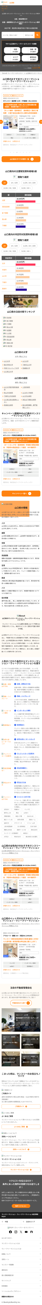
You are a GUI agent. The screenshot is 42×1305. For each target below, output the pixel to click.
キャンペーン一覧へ (19, 493)
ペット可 (27, 809)
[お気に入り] (14, 117)
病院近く (25, 833)
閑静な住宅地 (8, 830)
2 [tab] (14, 152)
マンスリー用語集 (8, 1265)
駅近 (17, 813)
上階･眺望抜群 (8, 826)
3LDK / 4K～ (26, 188)
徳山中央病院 (8, 393)
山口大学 (7, 361)
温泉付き (6, 823)
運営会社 (5, 1270)
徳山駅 (4, 219)
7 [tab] (30, 152)
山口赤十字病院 (27, 393)
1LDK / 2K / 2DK (29, 182)
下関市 (4, 282)
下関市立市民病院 (10, 396)
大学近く (6, 837)
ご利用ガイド (19, 1106)
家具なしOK (7, 813)
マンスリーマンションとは (19, 1169)
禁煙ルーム (32, 819)
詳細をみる (7, 144)
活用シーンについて (19, 1149)
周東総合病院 (8, 405)
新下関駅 (5, 213)
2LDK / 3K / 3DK (9, 188)
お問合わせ (16, 144)
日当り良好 (33, 826)
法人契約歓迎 (21, 826)
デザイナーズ (18, 823)
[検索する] (37, 35)
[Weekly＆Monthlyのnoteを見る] (31, 1232)
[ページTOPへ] (38, 1301)
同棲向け (16, 809)
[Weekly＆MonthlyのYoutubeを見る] (26, 1232)
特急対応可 (17, 837)
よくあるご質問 (19, 1127)
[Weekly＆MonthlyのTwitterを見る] (21, 1232)
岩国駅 (9, 330)
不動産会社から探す (19, 1003)
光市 (3, 263)
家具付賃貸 (20, 819)
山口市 (4, 276)
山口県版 (11, 2)
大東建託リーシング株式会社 (19, 973)
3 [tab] (17, 152)
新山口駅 (10, 327)
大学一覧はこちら (21, 356)
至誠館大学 (26, 368)
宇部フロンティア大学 (11, 368)
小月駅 (9, 333)
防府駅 (9, 318)
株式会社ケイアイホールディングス (21, 148)
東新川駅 (10, 343)
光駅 (3, 200)
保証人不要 (19, 816)
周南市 (4, 288)
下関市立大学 (26, 365)
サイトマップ (6, 1280)
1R (4, 182)
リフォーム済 (31, 823)
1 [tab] (10, 152)
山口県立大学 (8, 371)
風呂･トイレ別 (8, 819)
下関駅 (4, 225)
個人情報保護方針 (8, 1275)
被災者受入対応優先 (31, 837)
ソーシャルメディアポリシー (11, 1291)
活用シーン (5, 1259)
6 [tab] (27, 152)
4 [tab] (20, 152)
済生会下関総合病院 (29, 400)
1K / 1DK (14, 182)
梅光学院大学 (8, 365)
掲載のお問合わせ (8, 1296)
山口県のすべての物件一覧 (19, 159)
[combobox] (13, 35)
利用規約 (5, 1286)
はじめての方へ (7, 1238)
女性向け (6, 809)
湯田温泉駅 (6, 207)
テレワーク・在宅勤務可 (11, 833)
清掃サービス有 (21, 830)
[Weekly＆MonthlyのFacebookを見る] (10, 1232)
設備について (6, 1254)
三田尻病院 (26, 387)
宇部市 (4, 270)
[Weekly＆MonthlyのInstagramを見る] (15, 1232)
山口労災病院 (26, 396)
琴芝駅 (10, 346)
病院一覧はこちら (21, 382)
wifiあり (26, 813)
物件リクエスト (21, 1206)
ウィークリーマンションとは (11, 1249)
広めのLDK (30, 816)
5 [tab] (23, 152)
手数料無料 (7, 816)
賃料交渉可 (34, 830)
